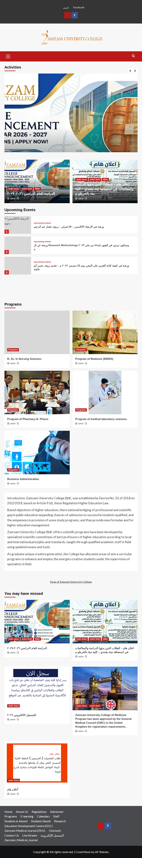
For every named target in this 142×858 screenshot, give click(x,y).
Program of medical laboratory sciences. (101, 419)
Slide (37, 189)
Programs (13, 350)
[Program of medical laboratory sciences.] (105, 392)
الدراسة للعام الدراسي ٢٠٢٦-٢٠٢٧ (31, 193)
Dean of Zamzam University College (71, 581)
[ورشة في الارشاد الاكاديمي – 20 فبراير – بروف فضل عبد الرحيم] (17, 225)
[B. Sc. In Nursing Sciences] (37, 332)
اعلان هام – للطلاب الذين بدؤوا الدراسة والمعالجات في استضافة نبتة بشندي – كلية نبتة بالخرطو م (104, 188)
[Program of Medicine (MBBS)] (105, 332)
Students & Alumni (16, 821)
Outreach (55, 830)
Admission (56, 811)
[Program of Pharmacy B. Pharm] (37, 392)
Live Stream (29, 835)
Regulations (39, 811)
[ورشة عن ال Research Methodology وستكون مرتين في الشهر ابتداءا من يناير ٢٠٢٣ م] (17, 245)
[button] (8, 56)
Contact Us (11, 835)
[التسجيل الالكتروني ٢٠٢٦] (37, 688)
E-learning (27, 816)
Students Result (41, 821)
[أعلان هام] (37, 763)
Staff (56, 816)
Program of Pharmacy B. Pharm (27, 419)
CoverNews (83, 852)
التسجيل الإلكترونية (52, 835)
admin (13, 198)
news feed (27, 189)
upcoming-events (42, 223)
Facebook (78, 7)
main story (13, 189)
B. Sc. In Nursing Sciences (24, 358)
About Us (22, 811)
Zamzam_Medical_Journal (21, 840)
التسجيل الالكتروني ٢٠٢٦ (21, 715)
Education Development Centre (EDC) (28, 826)
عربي (66, 7)
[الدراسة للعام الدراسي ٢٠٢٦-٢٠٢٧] (71, 140)
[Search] (133, 56)
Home (8, 811)
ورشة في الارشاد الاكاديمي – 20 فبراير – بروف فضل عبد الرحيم (69, 226)
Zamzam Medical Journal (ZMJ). (24, 830)
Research (60, 821)
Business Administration (23, 479)
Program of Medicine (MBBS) (94, 358)
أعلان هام (12, 789)
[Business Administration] (37, 452)
